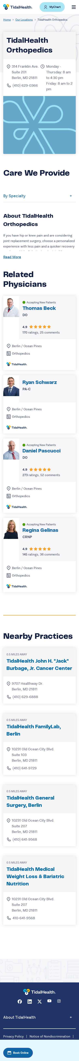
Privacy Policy (13, 1036)
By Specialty (14, 196)
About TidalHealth (19, 1017)
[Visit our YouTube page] (49, 1001)
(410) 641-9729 (25, 768)
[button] (52, 7)
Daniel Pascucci (41, 451)
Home (7, 19)
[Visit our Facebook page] (19, 1001)
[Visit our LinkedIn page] (29, 1001)
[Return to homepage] (39, 992)
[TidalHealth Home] (17, 7)
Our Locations (24, 19)
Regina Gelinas (40, 530)
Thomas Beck (39, 308)
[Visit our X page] (39, 1001)
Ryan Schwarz (39, 382)
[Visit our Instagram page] (59, 1001)
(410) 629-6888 (25, 697)
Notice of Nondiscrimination (50, 1036)
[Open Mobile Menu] (74, 7)
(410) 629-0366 (25, 85)
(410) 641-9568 (25, 839)
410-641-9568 (24, 918)
